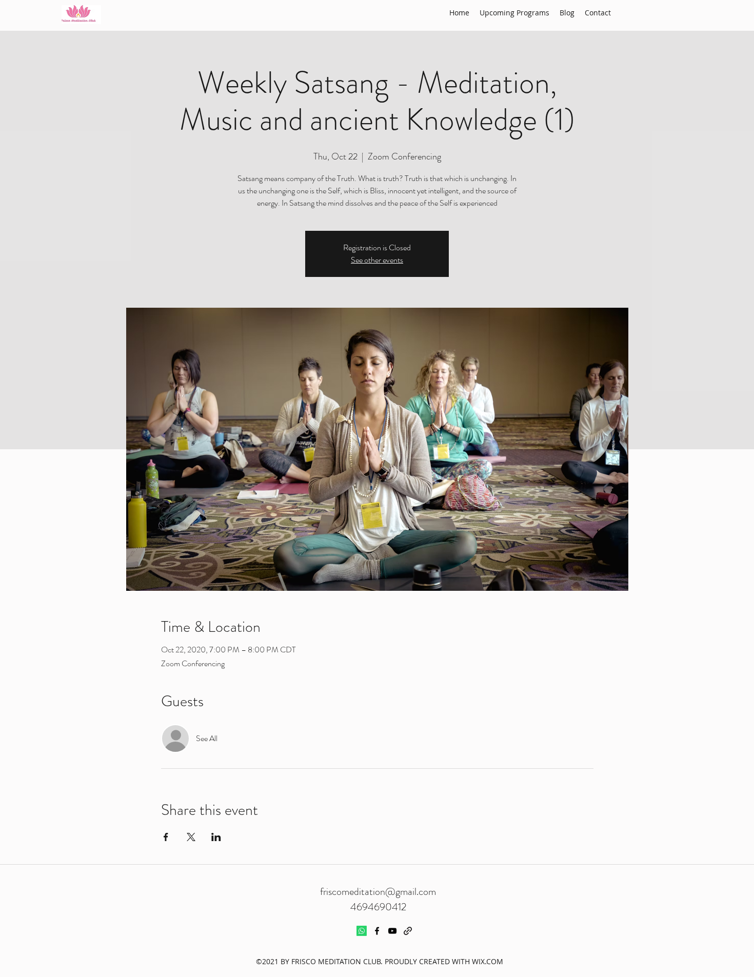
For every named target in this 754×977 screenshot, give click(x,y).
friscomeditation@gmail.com (378, 891)
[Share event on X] (191, 837)
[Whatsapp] (361, 931)
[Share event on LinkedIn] (216, 837)
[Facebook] (377, 931)
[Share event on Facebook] (166, 837)
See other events (377, 260)
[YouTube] (392, 931)
